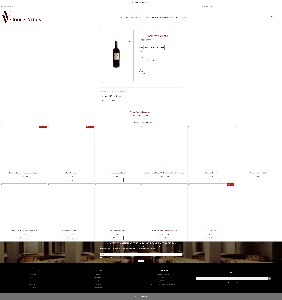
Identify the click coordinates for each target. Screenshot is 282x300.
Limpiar (140, 51)
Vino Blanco (32, 284)
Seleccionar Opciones (71, 180)
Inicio (121, 17)
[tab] (108, 91)
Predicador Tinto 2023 (258, 173)
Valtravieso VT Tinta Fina (70, 231)
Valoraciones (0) (121, 91)
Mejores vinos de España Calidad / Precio (162, 17)
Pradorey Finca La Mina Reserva (164, 231)
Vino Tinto (32, 277)
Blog (177, 17)
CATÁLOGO (32, 267)
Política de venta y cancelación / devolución (163, 284)
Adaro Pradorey (71, 173)
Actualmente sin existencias (211, 180)
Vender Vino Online (163, 274)
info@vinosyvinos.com (7, 6)
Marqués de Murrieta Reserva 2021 (23, 231)
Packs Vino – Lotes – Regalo (32, 271)
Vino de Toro (98, 284)
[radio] (141, 47)
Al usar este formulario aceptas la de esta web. (119, 258)
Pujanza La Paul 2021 (117, 173)
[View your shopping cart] (272, 17)
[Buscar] (269, 278)
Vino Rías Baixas (98, 277)
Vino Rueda (98, 281)
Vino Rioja (98, 274)
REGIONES (98, 267)
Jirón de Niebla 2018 (117, 231)
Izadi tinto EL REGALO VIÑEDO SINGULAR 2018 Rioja (164, 173)
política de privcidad (125, 258)
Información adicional (107, 91)
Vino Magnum (32, 287)
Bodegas (147, 17)
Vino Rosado (32, 281)
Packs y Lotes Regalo (136, 17)
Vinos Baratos (32, 274)
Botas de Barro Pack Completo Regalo (23, 173)
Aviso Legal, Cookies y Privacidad (163, 281)
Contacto (184, 17)
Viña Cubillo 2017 (211, 173)
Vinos (127, 17)
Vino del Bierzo (98, 287)
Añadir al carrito (151, 60)
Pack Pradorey (211, 231)
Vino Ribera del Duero (98, 271)
